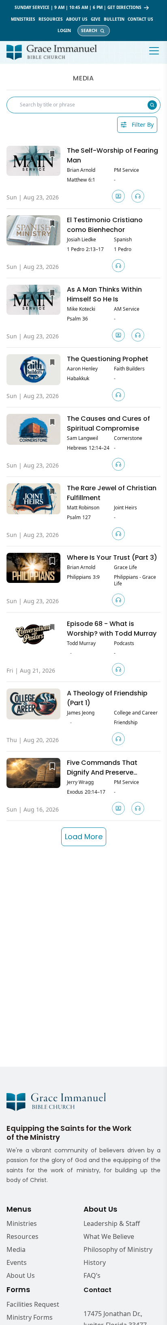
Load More (84, 836)
